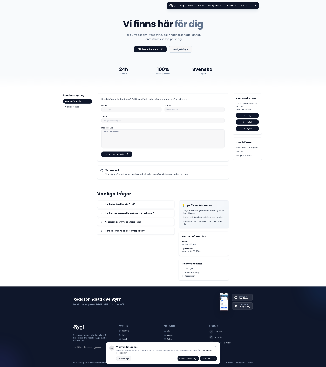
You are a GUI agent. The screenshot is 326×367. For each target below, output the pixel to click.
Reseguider (190, 276)
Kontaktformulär (73, 101)
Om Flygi (189, 269)
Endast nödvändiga (188, 358)
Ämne (104, 116)
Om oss (239, 151)
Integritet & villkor (244, 155)
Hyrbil (249, 128)
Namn (104, 105)
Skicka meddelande (148, 49)
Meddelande (107, 128)
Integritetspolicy (192, 272)
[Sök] (255, 5)
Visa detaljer (124, 358)
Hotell (249, 122)
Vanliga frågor (180, 49)
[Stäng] (215, 347)
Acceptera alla (208, 358)
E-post (168, 105)
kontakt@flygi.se (189, 244)
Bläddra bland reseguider (247, 147)
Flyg (249, 115)
